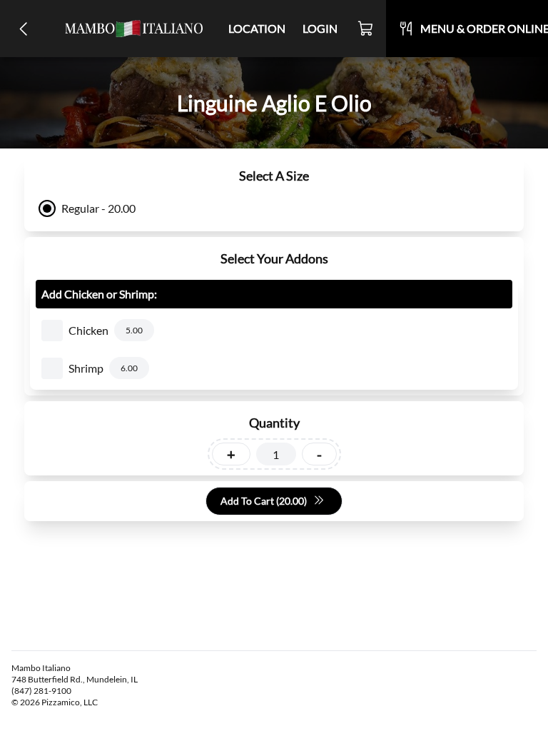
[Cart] (366, 28)
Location (256, 28)
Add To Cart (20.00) (263, 501)
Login (320, 28)
